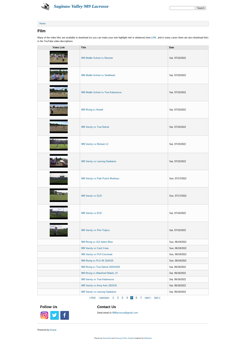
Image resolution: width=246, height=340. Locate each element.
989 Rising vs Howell (92, 109)
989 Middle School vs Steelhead (98, 75)
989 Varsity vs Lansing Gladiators (98, 161)
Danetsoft (107, 338)
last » (157, 297)
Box (99, 15)
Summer (66, 15)
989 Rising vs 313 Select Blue (97, 242)
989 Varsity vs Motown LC (95, 144)
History (134, 15)
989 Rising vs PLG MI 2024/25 (97, 260)
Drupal (53, 330)
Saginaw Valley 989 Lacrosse (81, 6)
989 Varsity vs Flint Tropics (95, 230)
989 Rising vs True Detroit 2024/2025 (100, 267)
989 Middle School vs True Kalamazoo (101, 92)
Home (42, 23)
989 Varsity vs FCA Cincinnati (96, 254)
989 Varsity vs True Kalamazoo (97, 279)
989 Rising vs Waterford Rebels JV (99, 273)
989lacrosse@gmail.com (125, 312)
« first (92, 297)
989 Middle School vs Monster (97, 58)
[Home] (45, 10)
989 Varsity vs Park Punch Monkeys (100, 178)
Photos (172, 15)
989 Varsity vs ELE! (91, 195)
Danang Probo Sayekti (124, 338)
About (46, 15)
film (190, 15)
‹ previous (104, 297)
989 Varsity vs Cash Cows (95, 248)
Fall (84, 15)
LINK (153, 37)
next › (148, 297)
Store (153, 15)
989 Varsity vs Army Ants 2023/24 (99, 285)
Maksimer (148, 338)
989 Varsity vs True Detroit (95, 127)
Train (116, 15)
